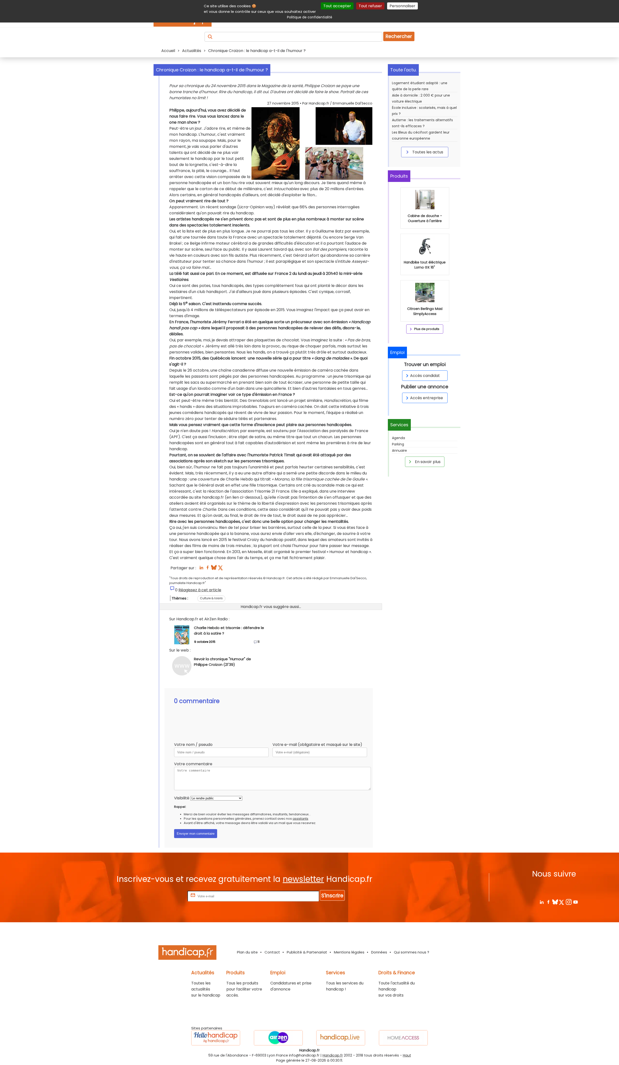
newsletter (303, 879)
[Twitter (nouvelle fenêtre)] (221, 569)
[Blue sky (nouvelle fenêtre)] (214, 569)
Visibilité (181, 798)
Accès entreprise (426, 398)
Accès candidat (425, 375)
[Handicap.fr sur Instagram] (568, 902)
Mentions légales (349, 952)
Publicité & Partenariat (307, 952)
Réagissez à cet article (199, 590)
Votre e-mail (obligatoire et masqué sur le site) (317, 744)
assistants (300, 819)
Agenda (398, 437)
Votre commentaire (193, 764)
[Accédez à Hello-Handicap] (215, 1037)
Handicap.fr (333, 1055)
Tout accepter (337, 6)
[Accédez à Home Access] (403, 1037)
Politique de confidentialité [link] (309, 17)
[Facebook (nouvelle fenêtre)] (207, 569)
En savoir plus (427, 462)
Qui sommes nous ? (411, 952)
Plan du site (247, 952)
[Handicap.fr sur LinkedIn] (541, 902)
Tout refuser (370, 6)
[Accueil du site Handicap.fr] (187, 953)
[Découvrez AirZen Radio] (278, 1037)
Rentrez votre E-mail (167, 896)
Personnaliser (402, 6)
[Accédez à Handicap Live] (340, 1037)
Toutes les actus (427, 152)
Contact (272, 952)
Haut (407, 1055)
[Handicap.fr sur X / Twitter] (562, 902)
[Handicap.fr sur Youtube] (575, 902)
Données (379, 952)
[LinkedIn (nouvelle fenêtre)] (201, 569)
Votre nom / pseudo (193, 744)
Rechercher (399, 36)
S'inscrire (332, 895)
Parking (398, 444)
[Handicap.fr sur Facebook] (548, 902)
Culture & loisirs (211, 598)
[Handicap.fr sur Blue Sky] (555, 902)
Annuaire (399, 450)
